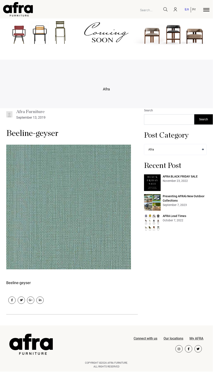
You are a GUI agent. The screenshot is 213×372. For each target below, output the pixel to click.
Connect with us (145, 338)
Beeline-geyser (32, 133)
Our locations (173, 338)
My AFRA (196, 338)
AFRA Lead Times (174, 216)
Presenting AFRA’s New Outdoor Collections (183, 198)
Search (148, 110)
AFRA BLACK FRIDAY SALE (180, 176)
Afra (106, 89)
